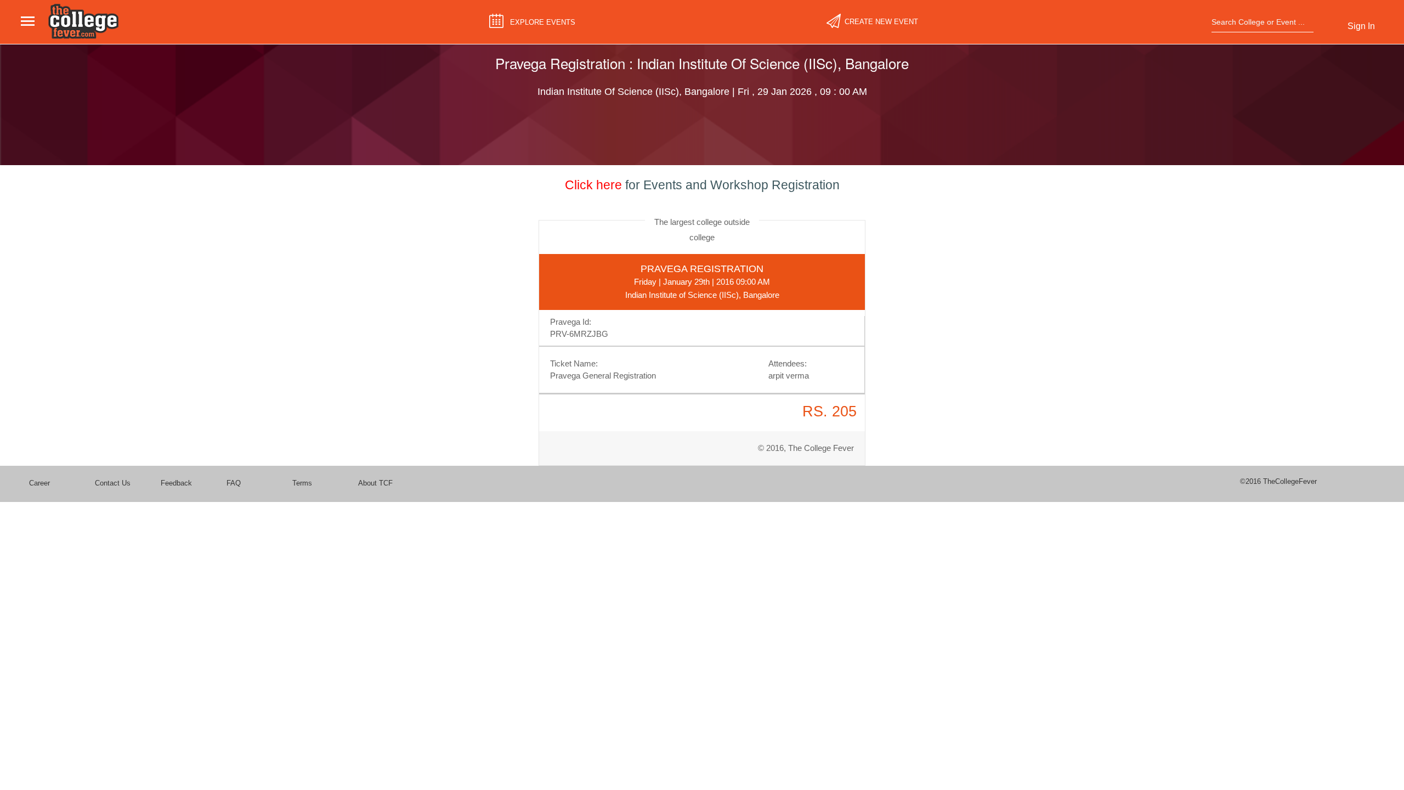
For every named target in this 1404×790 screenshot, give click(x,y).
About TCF (375, 483)
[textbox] (1258, 22)
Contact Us (113, 483)
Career (39, 483)
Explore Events (542, 22)
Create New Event (881, 22)
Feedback (176, 483)
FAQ (234, 483)
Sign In (1361, 26)
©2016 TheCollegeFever (1278, 481)
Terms (302, 483)
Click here (593, 185)
